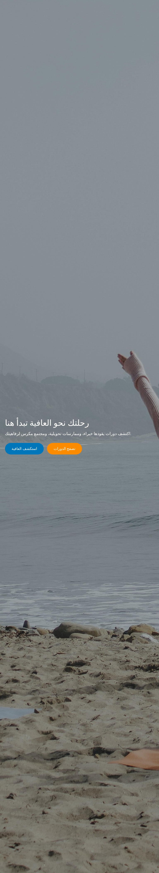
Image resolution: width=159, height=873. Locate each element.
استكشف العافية (24, 448)
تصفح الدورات (65, 448)
